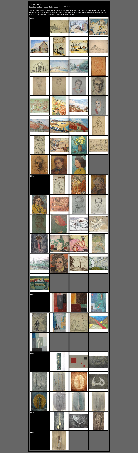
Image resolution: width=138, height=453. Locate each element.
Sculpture (32, 7)
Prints (56, 7)
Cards (46, 7)
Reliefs (39, 7)
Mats (50, 7)
